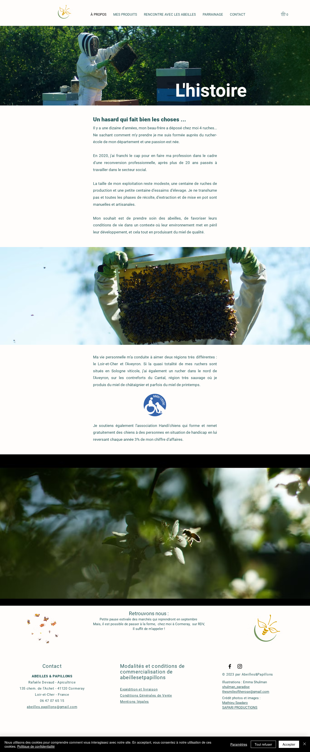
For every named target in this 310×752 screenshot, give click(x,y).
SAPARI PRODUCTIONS (239, 707)
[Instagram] (240, 666)
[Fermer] (304, 744)
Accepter (289, 744)
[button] (286, 13)
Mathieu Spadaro (235, 703)
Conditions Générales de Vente (146, 695)
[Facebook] (230, 666)
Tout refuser (263, 744)
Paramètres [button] (238, 744)
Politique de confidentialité (36, 746)
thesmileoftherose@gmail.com (245, 692)
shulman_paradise (236, 687)
